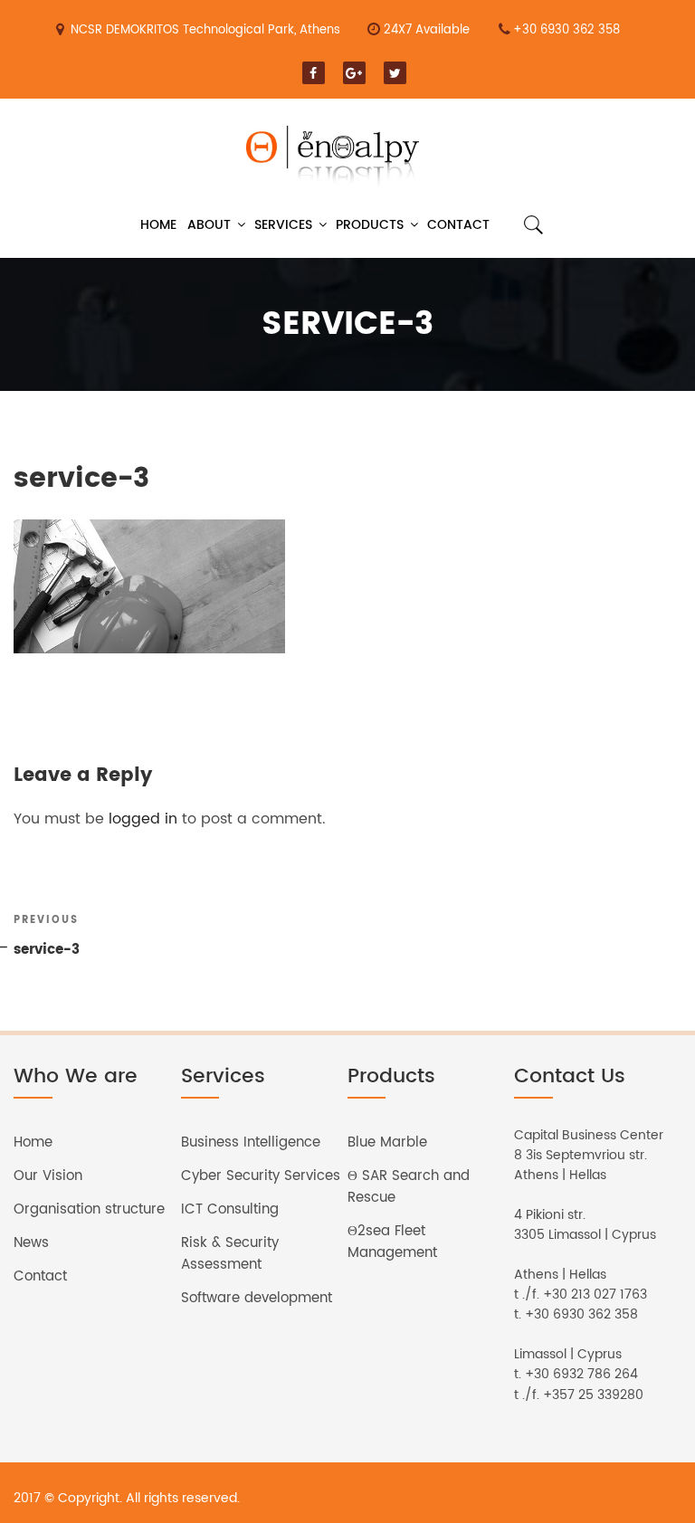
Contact (458, 224)
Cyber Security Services (260, 1176)
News (31, 1243)
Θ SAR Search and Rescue (409, 1187)
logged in (143, 819)
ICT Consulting (230, 1209)
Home (158, 224)
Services (283, 224)
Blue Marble (387, 1142)
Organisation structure (89, 1209)
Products (370, 224)
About (209, 224)
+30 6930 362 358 (566, 30)
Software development (256, 1298)
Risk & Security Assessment (230, 1254)
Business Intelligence (250, 1142)
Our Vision (48, 1176)
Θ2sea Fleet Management (392, 1242)
